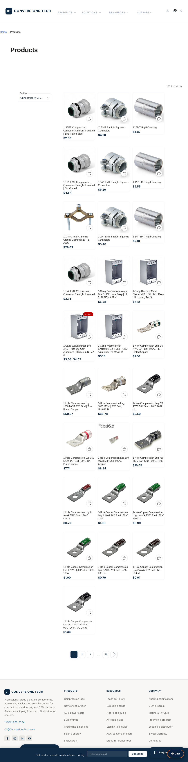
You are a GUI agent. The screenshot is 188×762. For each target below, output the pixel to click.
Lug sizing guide (115, 705)
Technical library (115, 698)
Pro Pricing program (160, 719)
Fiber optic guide (116, 712)
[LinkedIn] (22, 738)
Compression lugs (74, 698)
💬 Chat (175, 753)
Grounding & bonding (76, 726)
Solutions (89, 12)
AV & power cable (74, 712)
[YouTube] (29, 738)
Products (65, 12)
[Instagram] (15, 738)
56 (105, 654)
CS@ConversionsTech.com (19, 729)
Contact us (155, 740)
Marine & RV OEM (159, 712)
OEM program (156, 705)
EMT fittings (71, 719)
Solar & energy (72, 733)
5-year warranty (158, 733)
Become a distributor (161, 726)
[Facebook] (7, 738)
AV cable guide (115, 719)
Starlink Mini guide (117, 726)
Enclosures (70, 740)
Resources (117, 12)
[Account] (168, 11)
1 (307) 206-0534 (14, 722)
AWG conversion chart (119, 733)
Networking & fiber (75, 705)
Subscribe (137, 753)
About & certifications (161, 698)
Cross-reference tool (118, 740)
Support (143, 12)
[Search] (181, 11)
